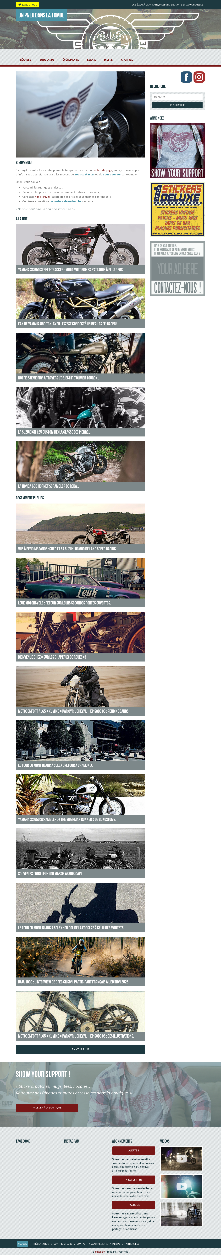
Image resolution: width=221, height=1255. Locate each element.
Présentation (41, 1243)
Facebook (133, 1205)
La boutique (29, 4)
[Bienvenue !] (80, 155)
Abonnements (99, 1243)
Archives (127, 60)
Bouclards (46, 60)
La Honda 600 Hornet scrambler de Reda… (48, 486)
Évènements (71, 60)
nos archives (42, 197)
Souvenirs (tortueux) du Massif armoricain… (51, 873)
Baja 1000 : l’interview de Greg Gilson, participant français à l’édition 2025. (73, 981)
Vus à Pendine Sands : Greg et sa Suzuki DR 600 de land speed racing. (67, 548)
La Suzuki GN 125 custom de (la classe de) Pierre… (54, 432)
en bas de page (103, 170)
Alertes (133, 1150)
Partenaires (132, 1243)
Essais (91, 60)
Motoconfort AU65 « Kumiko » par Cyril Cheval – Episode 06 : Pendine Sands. (73, 711)
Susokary (100, 1251)
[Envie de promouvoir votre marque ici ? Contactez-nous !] (177, 268)
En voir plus (80, 1049)
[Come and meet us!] (181, 1158)
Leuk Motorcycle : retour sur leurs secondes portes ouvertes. (64, 602)
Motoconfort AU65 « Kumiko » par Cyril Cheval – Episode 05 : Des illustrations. (76, 1036)
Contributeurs (63, 1243)
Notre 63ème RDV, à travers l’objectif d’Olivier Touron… (58, 377)
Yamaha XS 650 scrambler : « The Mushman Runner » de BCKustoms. (67, 819)
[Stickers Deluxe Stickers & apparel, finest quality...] (177, 209)
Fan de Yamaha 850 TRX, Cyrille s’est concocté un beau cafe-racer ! (67, 323)
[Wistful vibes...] (181, 1186)
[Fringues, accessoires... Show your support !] (177, 150)
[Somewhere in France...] (181, 1214)
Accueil (22, 1243)
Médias (116, 1243)
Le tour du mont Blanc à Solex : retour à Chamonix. (55, 765)
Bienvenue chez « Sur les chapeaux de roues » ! (52, 657)
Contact (82, 1243)
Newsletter (134, 1179)
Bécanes (25, 60)
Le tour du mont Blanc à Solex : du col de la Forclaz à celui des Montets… (72, 927)
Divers (108, 60)
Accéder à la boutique (47, 1107)
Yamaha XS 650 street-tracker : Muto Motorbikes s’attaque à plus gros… (71, 269)
